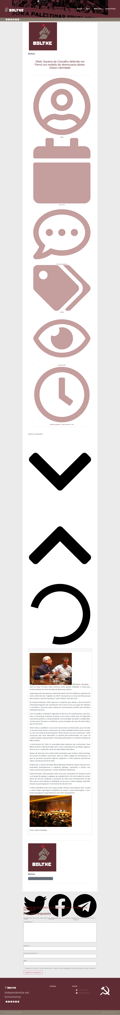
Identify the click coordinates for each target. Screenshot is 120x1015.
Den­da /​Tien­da (110, 9)
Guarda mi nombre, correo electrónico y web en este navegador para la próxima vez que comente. (60, 968)
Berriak (79, 9)
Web (25, 960)
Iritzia (88, 9)
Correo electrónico (30, 953)
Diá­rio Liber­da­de (82, 684)
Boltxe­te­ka (97, 9)
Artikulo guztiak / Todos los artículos (40, 878)
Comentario (28, 921)
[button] (60, 472)
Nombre (26, 945)
